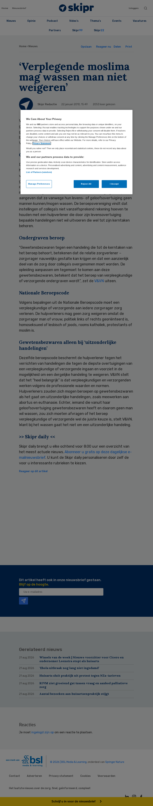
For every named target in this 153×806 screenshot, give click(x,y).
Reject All (86, 184)
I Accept (114, 184)
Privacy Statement (42, 143)
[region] (76, 152)
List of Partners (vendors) (39, 172)
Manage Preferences (39, 184)
